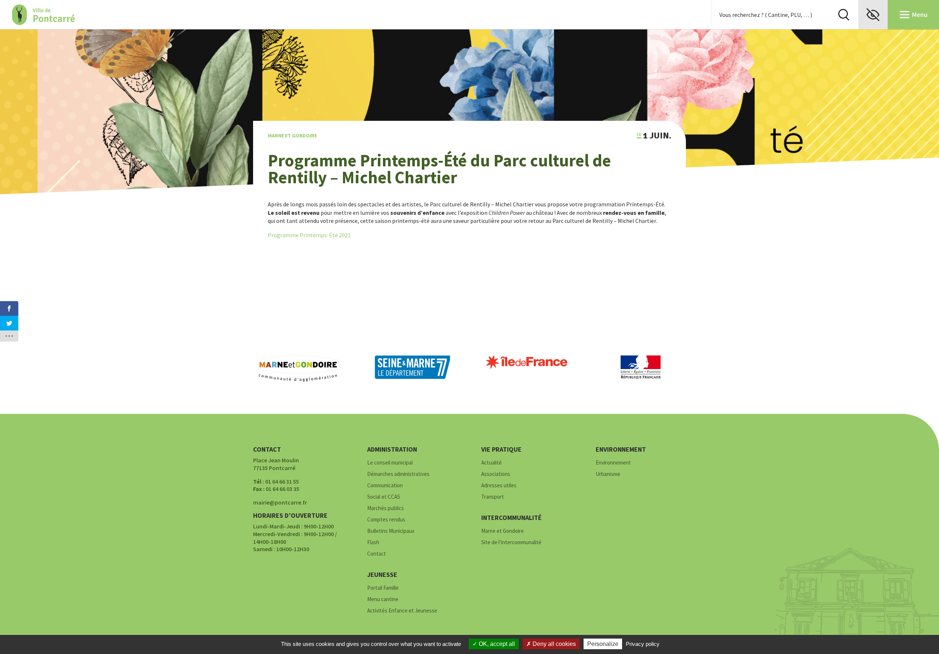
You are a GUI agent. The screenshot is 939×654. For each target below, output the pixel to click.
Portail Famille (383, 588)
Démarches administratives (398, 474)
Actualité (491, 463)
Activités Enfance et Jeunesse (402, 611)
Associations (495, 474)
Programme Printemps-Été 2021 (309, 235)
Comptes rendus (386, 520)
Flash (373, 542)
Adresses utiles (498, 486)
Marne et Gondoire (292, 135)
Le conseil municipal (390, 463)
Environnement (613, 463)
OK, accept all (496, 644)
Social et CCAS (383, 497)
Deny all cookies (553, 644)
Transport (492, 497)
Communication (385, 486)
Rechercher (843, 14)
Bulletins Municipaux (390, 531)
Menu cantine (382, 599)
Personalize (602, 644)
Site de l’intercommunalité (511, 542)
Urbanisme (608, 474)
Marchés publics (385, 508)
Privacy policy (643, 644)
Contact (376, 554)
